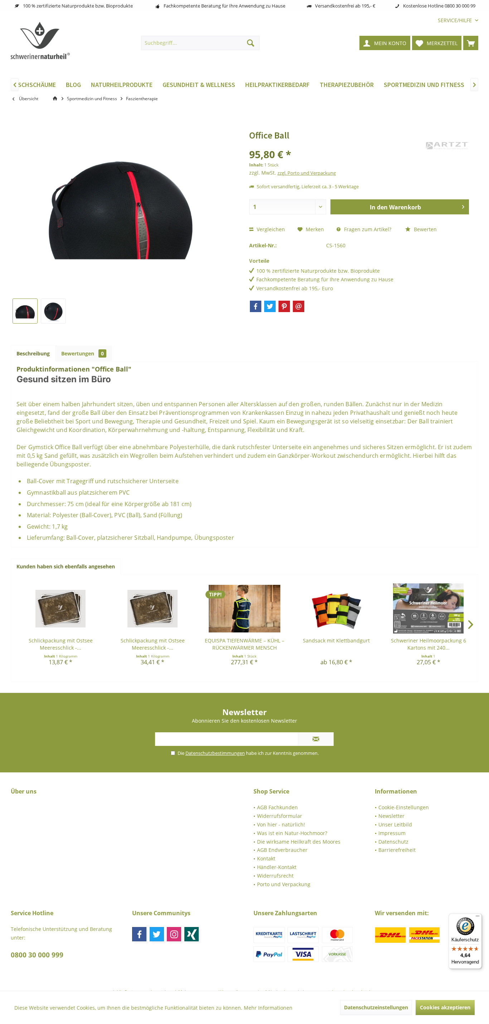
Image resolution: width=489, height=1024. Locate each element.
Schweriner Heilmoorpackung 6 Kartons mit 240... (428, 644)
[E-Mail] (298, 306)
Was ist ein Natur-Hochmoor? (292, 833)
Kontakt (266, 858)
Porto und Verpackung (283, 884)
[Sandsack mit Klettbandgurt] (336, 608)
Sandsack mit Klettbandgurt (336, 640)
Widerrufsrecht (275, 875)
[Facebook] (255, 306)
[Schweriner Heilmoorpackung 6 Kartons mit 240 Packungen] (428, 608)
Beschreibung (33, 353)
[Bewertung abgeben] (336, 144)
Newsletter (391, 815)
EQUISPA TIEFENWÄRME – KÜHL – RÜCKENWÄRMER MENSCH (244, 644)
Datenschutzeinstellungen (376, 1007)
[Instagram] (174, 934)
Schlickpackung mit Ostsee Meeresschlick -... (61, 644)
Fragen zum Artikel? (367, 229)
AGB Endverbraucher (282, 849)
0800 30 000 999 (37, 955)
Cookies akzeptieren (445, 1007)
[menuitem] (455, 20)
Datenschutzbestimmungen (215, 753)
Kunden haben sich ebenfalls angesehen (65, 566)
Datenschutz (393, 841)
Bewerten (424, 229)
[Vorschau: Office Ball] (25, 311)
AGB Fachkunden (277, 807)
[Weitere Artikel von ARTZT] (447, 146)
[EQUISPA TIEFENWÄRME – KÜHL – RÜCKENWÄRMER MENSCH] (244, 608)
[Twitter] (270, 306)
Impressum (392, 833)
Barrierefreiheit (397, 849)
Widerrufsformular (279, 815)
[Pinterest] (284, 306)
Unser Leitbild (395, 824)
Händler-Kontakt (276, 867)
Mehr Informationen (268, 1007)
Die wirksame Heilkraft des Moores (298, 841)
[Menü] (477, 917)
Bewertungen (82, 353)
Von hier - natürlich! (281, 824)
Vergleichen (270, 229)
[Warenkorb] (470, 43)
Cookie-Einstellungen (403, 807)
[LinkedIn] (191, 934)
